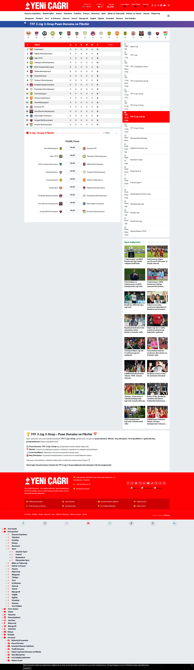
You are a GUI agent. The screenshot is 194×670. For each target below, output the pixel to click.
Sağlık (93, 19)
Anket (59, 14)
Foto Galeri (13, 609)
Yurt (47, 19)
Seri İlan (11, 620)
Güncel (66, 19)
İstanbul (110, 19)
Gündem (68, 14)
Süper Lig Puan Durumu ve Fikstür (26, 652)
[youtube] (88, 523)
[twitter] (45, 523)
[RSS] (164, 483)
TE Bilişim (166, 515)
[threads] (153, 523)
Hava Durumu (70, 501)
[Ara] (169, 5)
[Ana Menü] (168, 16)
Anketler (12, 629)
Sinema (119, 19)
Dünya (86, 14)
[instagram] (66, 523)
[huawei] (158, 488)
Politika (77, 14)
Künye (10, 632)
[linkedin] (174, 523)
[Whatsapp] (160, 483)
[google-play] (147, 488)
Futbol (18, 554)
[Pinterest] (136, 483)
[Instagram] (140, 483)
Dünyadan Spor (22, 560)
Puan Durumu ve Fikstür (37, 506)
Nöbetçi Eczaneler (36, 501)
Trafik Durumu (141, 501)
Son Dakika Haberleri (108, 506)
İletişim (11, 635)
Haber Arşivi (141, 506)
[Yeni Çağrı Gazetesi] (46, 5)
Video (10, 612)
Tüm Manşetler (70, 506)
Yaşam (146, 14)
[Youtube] (148, 483)
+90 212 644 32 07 (83, 484)
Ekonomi (95, 14)
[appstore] (135, 488)
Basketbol (20, 557)
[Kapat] (192, 665)
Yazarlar (12, 615)
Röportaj (155, 14)
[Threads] (156, 483)
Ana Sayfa (12, 529)
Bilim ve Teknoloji (116, 14)
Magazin (29, 19)
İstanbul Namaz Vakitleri (109, 501)
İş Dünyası (56, 19)
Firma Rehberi (14, 617)
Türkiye (39, 19)
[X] (132, 483)
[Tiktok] (152, 483)
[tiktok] (131, 523)
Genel (74, 19)
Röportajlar (48, 14)
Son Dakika (130, 19)
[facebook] (23, 523)
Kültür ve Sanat (133, 14)
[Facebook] (128, 483)
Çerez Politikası (156, 665)
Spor (103, 14)
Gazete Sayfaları (32, 14)
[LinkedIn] (144, 483)
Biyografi (83, 19)
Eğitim (101, 19)
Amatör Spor (21, 552)
